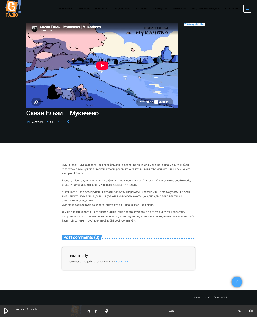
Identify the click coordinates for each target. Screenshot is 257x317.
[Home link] (13, 8)
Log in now (122, 261)
